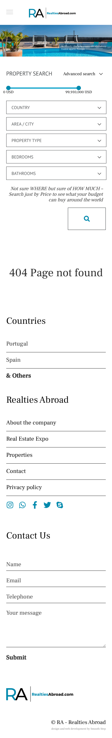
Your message (24, 613)
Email (13, 580)
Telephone (19, 597)
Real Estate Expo (27, 439)
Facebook (35, 505)
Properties (19, 455)
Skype (60, 505)
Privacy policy (24, 487)
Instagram (10, 505)
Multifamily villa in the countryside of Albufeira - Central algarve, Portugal (84, 48)
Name (13, 564)
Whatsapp (22, 505)
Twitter (47, 505)
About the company (31, 423)
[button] (9, 12)
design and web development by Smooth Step (78, 729)
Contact (16, 471)
